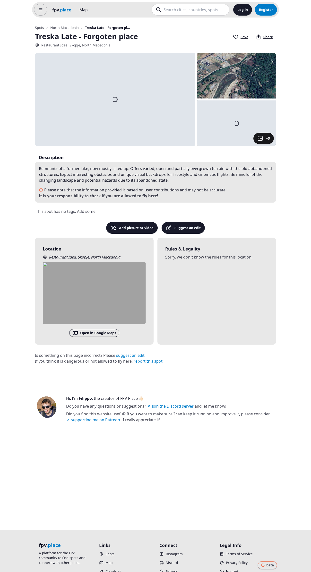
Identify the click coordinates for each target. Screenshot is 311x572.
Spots (39, 27)
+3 (268, 138)
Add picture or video (136, 227)
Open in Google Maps (98, 333)
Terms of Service (239, 554)
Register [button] (266, 9)
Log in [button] (242, 9)
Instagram (174, 554)
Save (244, 37)
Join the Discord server (173, 406)
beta (270, 565)
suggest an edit (130, 355)
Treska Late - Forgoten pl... (107, 27)
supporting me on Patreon (95, 419)
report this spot (148, 361)
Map (83, 9)
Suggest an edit (187, 227)
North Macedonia (64, 27)
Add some (86, 211)
